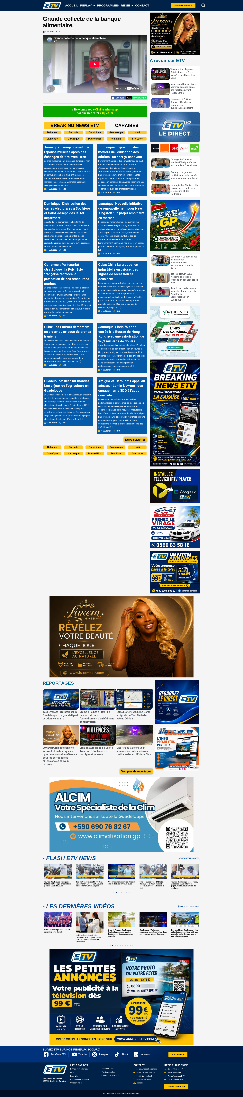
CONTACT (142, 5)
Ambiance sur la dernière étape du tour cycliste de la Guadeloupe (90, 883)
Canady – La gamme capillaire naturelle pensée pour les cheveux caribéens (184, 175)
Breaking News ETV (74, 125)
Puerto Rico (94, 138)
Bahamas (52, 132)
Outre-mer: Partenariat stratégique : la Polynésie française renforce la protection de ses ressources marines (66, 274)
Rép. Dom (116, 138)
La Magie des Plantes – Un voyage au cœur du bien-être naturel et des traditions (184, 189)
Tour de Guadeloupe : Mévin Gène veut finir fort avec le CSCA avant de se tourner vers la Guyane (57, 884)
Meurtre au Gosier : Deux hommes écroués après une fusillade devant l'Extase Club (183, 88)
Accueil (71, 5)
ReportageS (58, 683)
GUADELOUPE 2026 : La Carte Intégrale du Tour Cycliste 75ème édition (133, 715)
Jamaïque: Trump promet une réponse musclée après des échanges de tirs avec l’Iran (66, 152)
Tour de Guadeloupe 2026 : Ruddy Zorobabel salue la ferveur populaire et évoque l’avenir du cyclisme (153, 885)
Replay (86, 5)
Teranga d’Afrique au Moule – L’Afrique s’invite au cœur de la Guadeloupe (183, 162)
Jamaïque (52, 138)
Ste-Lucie (137, 138)
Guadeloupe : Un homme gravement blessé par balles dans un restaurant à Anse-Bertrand (153, 932)
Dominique (95, 132)
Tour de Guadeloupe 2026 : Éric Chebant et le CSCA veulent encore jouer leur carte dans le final (120, 885)
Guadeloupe (116, 132)
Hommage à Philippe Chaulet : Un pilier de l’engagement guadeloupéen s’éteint (181, 103)
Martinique (73, 138)
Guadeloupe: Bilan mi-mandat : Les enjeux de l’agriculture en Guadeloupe (67, 385)
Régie (125, 5)
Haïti (137, 132)
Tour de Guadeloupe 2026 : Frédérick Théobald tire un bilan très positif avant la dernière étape (185, 884)
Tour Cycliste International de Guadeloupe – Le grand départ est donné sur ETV (60, 715)
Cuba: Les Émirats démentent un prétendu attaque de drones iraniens (67, 331)
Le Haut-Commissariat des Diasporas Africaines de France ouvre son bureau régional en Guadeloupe (88, 938)
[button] (203, 5)
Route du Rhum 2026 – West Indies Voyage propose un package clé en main (184, 278)
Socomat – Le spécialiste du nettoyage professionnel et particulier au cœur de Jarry (183, 262)
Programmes (108, 5)
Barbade (73, 132)
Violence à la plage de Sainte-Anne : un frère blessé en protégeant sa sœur (182, 73)
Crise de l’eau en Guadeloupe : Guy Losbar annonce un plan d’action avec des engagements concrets (120, 933)
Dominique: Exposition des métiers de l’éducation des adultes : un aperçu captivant (120, 152)
